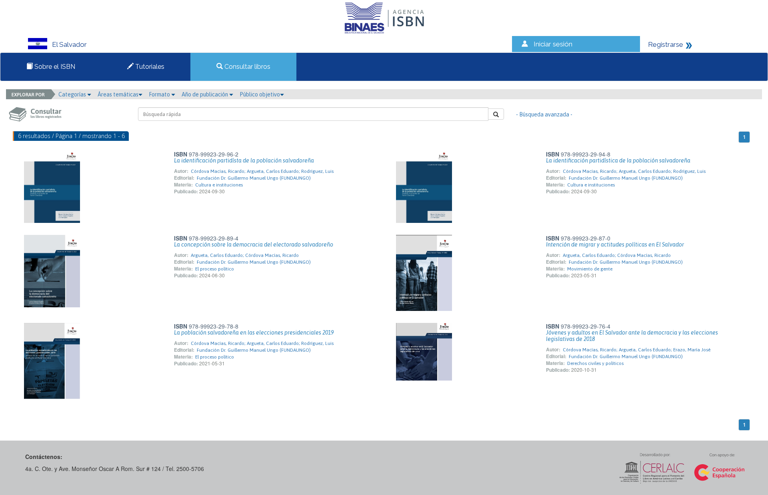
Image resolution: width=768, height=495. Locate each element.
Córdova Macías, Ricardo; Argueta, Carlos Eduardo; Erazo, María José (636, 350)
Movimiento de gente (589, 269)
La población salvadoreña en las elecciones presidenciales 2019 (254, 332)
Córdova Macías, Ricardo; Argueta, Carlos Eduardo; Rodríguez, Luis (262, 171)
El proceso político (214, 269)
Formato (160, 94)
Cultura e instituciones (219, 185)
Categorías (72, 94)
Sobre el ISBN (54, 66)
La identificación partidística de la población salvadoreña (618, 160)
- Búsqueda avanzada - (544, 114)
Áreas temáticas (118, 94)
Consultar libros (246, 66)
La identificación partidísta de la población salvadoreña (244, 160)
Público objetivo (260, 94)
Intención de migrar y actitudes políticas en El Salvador (615, 244)
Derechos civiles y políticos (595, 363)
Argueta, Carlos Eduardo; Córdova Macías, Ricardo (245, 255)
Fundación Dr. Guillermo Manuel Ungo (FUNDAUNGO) (254, 178)
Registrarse (665, 44)
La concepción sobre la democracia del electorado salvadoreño (253, 244)
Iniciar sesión (553, 44)
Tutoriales (149, 66)
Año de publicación (205, 94)
